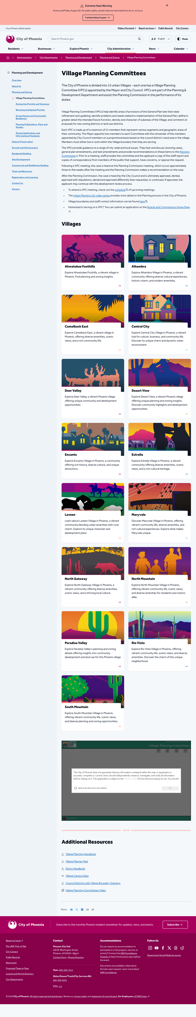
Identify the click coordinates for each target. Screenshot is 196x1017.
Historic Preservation (22, 142)
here (142, 201)
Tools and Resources (22, 171)
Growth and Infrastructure (25, 148)
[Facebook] (71, 910)
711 (60, 986)
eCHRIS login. (140, 996)
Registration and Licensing (25, 177)
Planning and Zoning (22, 92)
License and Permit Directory (20, 974)
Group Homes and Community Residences (31, 117)
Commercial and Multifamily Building (30, 165)
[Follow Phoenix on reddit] (182, 948)
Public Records (13, 957)
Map (75, 953)
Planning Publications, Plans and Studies (31, 126)
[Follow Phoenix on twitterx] (169, 948)
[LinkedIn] (82, 910)
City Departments (14, 979)
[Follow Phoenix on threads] (176, 948)
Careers (16, 189)
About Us (16, 86)
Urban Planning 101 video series (91, 196)
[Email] (87, 910)
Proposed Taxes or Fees (17, 968)
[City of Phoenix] (24, 39)
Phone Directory (76, 957)
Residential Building (21, 154)
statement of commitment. (105, 996)
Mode (185, 39)
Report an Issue (13, 941)
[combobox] (95, 39)
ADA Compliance (108, 972)
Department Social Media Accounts (164, 955)
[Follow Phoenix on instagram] (150, 948)
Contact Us (17, 183)
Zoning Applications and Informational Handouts (28, 134)
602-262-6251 (60, 980)
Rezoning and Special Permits (30, 110)
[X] (77, 910)
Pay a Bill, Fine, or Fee (16, 946)
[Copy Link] (93, 910)
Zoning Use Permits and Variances (32, 104)
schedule (120, 190)
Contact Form (59, 957)
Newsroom (11, 963)
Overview (16, 80)
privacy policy (80, 996)
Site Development (21, 159)
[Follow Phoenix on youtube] (156, 948)
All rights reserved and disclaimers (46, 996)
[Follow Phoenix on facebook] (163, 948)
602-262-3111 (66, 970)
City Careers (12, 952)
